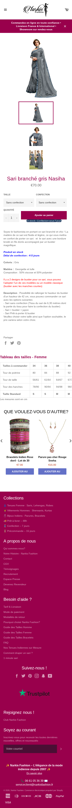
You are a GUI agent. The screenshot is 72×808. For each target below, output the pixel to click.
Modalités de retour (14, 617)
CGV (6, 563)
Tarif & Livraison (12, 606)
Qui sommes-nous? (14, 548)
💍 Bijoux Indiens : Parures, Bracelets (24, 515)
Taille (6, 194)
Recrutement (10, 574)
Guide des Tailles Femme (17, 632)
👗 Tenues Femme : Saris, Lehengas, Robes (28, 505)
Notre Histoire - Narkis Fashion (20, 553)
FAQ (5, 642)
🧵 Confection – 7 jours (16, 525)
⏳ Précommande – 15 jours (19, 531)
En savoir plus (34, 773)
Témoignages (11, 569)
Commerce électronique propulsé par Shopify (44, 790)
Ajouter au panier (20, 472)
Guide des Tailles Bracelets (18, 637)
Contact (7, 558)
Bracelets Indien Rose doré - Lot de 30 (19, 459)
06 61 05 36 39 (34, 780)
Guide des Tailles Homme (17, 627)
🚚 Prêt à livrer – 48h (15, 520)
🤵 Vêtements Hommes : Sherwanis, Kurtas (27, 510)
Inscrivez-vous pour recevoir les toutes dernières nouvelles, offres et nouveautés (30, 739)
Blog (5, 589)
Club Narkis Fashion (14, 719)
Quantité (8, 210)
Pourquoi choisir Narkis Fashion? (21, 622)
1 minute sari (10, 658)
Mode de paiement (13, 612)
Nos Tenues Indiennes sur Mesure (22, 647)
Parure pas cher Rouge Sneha (52, 459)
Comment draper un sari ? (18, 653)
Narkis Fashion (17, 790)
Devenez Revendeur (14, 584)
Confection (43, 194)
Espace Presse (11, 579)
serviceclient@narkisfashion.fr (34, 784)
